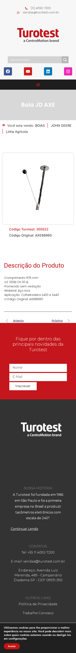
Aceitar (12, 646)
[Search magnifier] (65, 59)
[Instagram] (68, 71)
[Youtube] (28, 71)
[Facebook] (8, 71)
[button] (38, 85)
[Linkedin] (48, 71)
